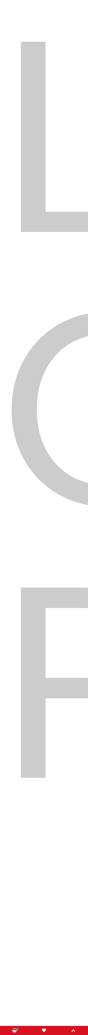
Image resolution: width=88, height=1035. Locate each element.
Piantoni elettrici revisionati (43, 179)
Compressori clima (43, 120)
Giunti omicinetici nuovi (43, 156)
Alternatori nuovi (43, 108)
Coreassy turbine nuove (43, 132)
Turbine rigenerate (42, 203)
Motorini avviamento (42, 167)
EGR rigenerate (42, 144)
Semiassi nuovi (24, 191)
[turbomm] (44, 46)
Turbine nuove (63, 191)
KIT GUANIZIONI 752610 (43, 405)
